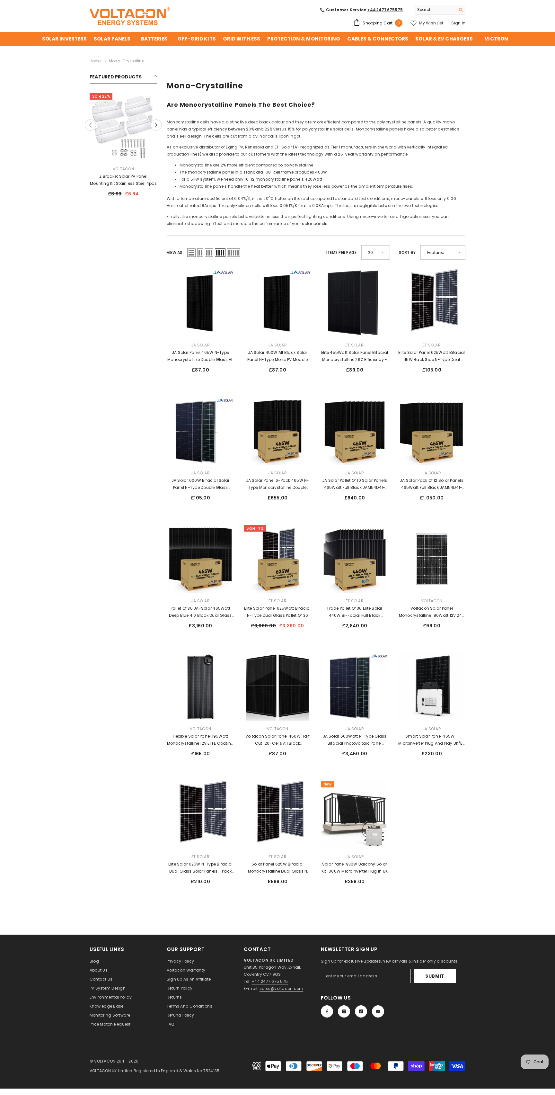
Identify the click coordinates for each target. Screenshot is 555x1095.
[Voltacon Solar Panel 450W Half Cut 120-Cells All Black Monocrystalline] (277, 687)
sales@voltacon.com (281, 988)
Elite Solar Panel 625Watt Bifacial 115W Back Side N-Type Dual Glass (431, 356)
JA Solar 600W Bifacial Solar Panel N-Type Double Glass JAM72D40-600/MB (201, 484)
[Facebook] (327, 1011)
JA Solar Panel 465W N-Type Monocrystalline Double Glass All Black (200, 356)
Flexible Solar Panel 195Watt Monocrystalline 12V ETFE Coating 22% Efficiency (200, 740)
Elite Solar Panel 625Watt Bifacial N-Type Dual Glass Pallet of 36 (277, 612)
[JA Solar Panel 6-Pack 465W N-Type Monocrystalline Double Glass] (277, 431)
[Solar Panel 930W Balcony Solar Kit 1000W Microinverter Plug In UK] (354, 814)
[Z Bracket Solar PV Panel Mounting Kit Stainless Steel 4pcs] (123, 127)
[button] (90, 125)
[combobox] (434, 9)
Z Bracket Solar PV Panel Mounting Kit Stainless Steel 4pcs (123, 180)
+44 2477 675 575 (269, 981)
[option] (123, 147)
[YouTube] (378, 1011)
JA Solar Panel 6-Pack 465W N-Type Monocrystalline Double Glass (277, 484)
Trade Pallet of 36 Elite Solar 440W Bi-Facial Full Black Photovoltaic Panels (354, 612)
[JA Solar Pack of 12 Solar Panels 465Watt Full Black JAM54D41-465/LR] (431, 431)
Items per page (341, 252)
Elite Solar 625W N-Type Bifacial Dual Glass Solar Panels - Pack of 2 (200, 868)
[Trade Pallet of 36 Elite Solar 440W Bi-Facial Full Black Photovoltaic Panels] (354, 559)
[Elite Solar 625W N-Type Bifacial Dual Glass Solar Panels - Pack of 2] (200, 814)
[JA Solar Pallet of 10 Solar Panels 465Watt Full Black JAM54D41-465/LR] (354, 431)
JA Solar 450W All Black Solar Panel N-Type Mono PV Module (277, 356)
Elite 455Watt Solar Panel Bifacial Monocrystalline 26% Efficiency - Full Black (354, 356)
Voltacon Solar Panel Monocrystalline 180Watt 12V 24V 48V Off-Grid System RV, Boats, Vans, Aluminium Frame (431, 612)
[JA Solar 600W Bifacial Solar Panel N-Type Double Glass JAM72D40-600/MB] (200, 431)
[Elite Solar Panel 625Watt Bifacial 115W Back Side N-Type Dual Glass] (431, 303)
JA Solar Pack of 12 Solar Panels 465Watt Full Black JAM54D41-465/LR (431, 484)
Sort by (407, 252)
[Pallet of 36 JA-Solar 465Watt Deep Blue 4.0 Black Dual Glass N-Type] (200, 559)
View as (174, 252)
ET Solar (355, 345)
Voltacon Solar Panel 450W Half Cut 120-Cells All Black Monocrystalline (277, 740)
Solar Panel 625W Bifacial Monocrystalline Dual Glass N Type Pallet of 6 (277, 868)
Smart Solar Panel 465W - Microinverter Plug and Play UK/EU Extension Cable (431, 740)
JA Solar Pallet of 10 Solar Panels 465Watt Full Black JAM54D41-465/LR (354, 484)
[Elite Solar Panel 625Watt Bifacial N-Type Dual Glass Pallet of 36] (277, 559)
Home (95, 61)
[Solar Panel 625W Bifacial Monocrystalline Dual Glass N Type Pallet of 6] (277, 814)
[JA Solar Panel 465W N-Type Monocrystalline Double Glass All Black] (200, 303)
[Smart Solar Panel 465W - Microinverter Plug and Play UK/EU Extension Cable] (431, 687)
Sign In (458, 23)
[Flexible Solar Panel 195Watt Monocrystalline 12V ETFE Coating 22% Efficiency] (200, 687)
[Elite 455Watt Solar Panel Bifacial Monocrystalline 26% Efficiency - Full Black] (354, 303)
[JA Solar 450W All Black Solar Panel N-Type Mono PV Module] (277, 303)
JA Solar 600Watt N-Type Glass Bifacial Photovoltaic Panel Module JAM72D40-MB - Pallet (355, 740)
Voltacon (123, 169)
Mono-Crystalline (126, 61)
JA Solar (200, 345)
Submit (435, 976)
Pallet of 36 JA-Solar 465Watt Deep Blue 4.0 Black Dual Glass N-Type (200, 612)
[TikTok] (361, 1011)
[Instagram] (344, 1011)
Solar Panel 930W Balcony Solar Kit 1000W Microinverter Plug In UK (355, 867)
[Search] (439, 10)
